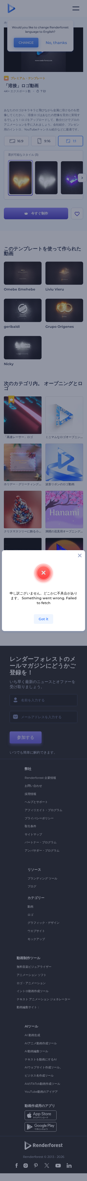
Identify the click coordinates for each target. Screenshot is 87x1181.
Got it (43, 619)
